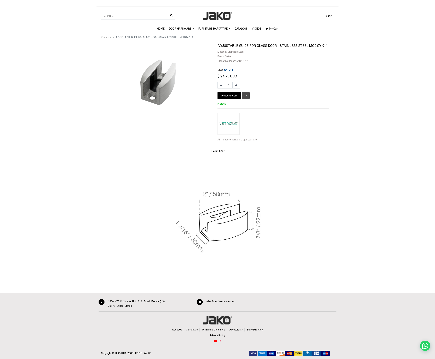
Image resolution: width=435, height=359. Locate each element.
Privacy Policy (217, 335)
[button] (246, 95)
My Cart (273, 28)
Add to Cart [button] (230, 95)
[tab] (218, 151)
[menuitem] (161, 28)
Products (106, 37)
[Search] (171, 15)
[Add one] (236, 85)
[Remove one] (221, 85)
